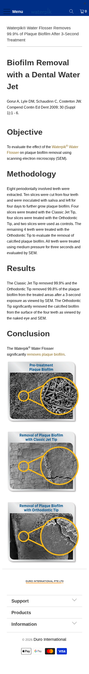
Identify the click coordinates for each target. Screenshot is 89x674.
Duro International (50, 639)
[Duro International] (44, 11)
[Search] (73, 11)
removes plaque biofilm (46, 354)
